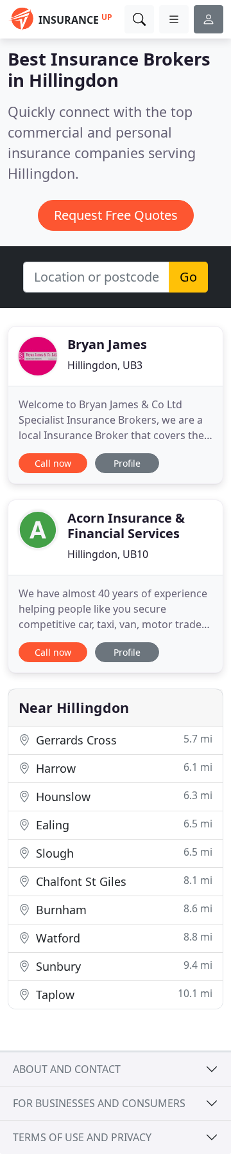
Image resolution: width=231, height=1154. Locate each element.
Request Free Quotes (116, 215)
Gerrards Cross (122, 740)
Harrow (122, 768)
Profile (127, 463)
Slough (122, 853)
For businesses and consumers (99, 1103)
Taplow (122, 994)
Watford (122, 938)
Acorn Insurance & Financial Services (126, 525)
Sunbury (122, 966)
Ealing (122, 824)
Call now (53, 463)
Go (188, 276)
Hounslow (122, 796)
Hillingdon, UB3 (104, 365)
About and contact (67, 1069)
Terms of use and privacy (82, 1137)
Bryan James (107, 344)
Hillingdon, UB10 (107, 554)
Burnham (122, 909)
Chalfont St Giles (122, 881)
